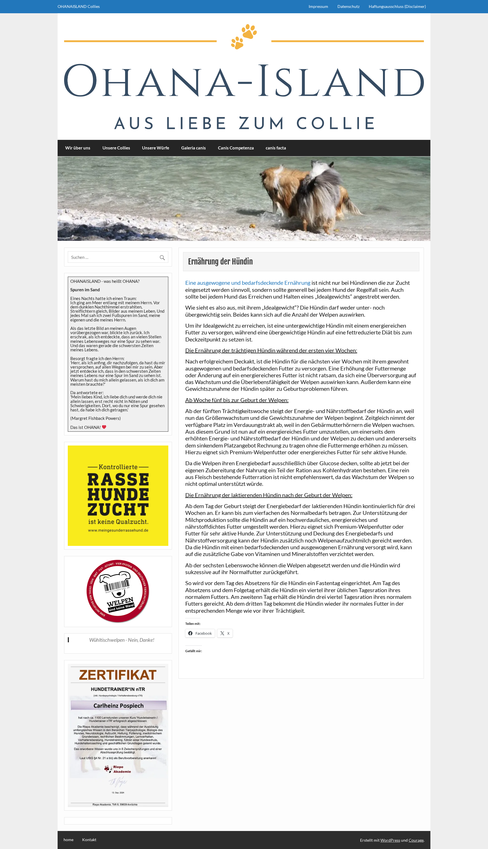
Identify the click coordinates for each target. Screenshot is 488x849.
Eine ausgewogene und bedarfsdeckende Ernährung (247, 282)
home (68, 840)
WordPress (390, 840)
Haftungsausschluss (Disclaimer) (397, 6)
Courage (416, 840)
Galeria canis (193, 147)
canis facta (276, 147)
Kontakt (89, 840)
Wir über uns (77, 147)
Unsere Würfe (155, 147)
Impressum (318, 6)
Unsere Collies (116, 147)
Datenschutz (348, 6)
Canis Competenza (236, 147)
